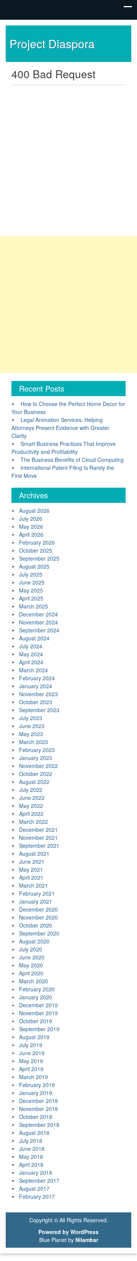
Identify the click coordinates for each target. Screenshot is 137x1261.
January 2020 (35, 997)
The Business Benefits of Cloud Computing (72, 459)
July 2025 (30, 574)
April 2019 (31, 1069)
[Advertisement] (68, 158)
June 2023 (32, 726)
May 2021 (31, 869)
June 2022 (32, 797)
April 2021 (31, 877)
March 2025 (33, 606)
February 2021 (37, 893)
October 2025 (35, 550)
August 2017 (34, 1188)
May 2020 (31, 965)
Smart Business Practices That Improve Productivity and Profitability (63, 447)
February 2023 (37, 750)
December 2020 (38, 909)
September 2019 (39, 1029)
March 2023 (33, 742)
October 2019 (35, 1021)
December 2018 (38, 1101)
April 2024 (31, 662)
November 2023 (38, 694)
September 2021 (39, 845)
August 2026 (34, 510)
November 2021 (38, 837)
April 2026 (31, 534)
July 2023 (30, 718)
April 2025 (31, 598)
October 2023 (35, 702)
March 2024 (33, 670)
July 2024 (30, 646)
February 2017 (37, 1196)
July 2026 (30, 518)
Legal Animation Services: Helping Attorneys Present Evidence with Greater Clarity (60, 427)
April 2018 (31, 1164)
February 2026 (37, 542)
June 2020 (32, 957)
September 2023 (39, 710)
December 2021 (38, 829)
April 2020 (31, 973)
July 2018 (30, 1140)
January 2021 (35, 901)
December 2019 (38, 1005)
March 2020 (33, 981)
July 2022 (30, 789)
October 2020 (35, 925)
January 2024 (35, 686)
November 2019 (38, 1013)
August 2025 (34, 566)
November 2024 (38, 622)
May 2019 (31, 1061)
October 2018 (35, 1116)
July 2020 (30, 949)
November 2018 (38, 1108)
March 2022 (33, 821)
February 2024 (37, 678)
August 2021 (34, 853)
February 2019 (37, 1085)
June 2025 (32, 582)
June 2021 (32, 861)
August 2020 (34, 941)
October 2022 (35, 773)
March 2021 (33, 885)
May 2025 (31, 590)
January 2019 (35, 1093)
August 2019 (34, 1037)
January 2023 (35, 758)
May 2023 (31, 734)
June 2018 (32, 1148)
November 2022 (38, 766)
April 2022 (31, 813)
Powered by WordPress (68, 1232)
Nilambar (86, 1240)
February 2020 (37, 989)
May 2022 (31, 805)
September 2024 (39, 630)
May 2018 (31, 1156)
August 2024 (34, 638)
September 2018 (39, 1124)
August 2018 (34, 1132)
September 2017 (39, 1180)
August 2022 (34, 781)
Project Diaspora (52, 43)
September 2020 (39, 933)
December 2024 (38, 614)
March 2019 (33, 1077)
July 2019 (30, 1045)
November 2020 (38, 917)
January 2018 (35, 1172)
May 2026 (31, 526)
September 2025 (39, 558)
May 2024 (31, 654)
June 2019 (32, 1053)
